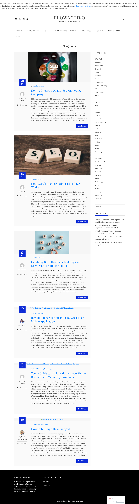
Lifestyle (98, 132)
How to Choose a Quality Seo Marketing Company (56, 92)
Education (98, 89)
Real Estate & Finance (102, 162)
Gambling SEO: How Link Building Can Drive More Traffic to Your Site (55, 264)
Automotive (99, 66)
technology (32, 489)
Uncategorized (100, 192)
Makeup (97, 135)
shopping (22, 489)
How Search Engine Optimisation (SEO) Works (56, 185)
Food (96, 105)
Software (98, 175)
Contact (100, 31)
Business (19, 31)
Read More (82, 126)
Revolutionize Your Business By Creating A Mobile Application (57, 319)
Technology (87, 31)
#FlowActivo (99, 59)
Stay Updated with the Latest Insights (69, 21)
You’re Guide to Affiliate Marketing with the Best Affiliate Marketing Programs (58, 375)
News (97, 149)
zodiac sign (99, 198)
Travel (18, 37)
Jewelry (97, 125)
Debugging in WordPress (82, 6)
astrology (98, 62)
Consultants (99, 82)
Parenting (98, 152)
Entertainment (33, 31)
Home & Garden (114, 31)
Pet (96, 155)
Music (97, 145)
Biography (98, 69)
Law (96, 129)
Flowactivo (69, 18)
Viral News (70, 501)
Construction (99, 79)
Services (98, 165)
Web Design (44, 424)
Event (97, 95)
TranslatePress (120, 502)
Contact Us (46, 485)
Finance (97, 102)
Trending (98, 188)
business (29, 484)
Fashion (47, 31)
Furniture (98, 109)
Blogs (97, 72)
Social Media (99, 172)
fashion (27, 486)
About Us (46, 482)
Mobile (35, 313)
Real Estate (98, 159)
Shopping (73, 31)
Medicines (98, 139)
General (97, 115)
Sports (97, 178)
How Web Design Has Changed (50, 429)
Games (97, 112)
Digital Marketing (38, 86)
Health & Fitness (61, 31)
